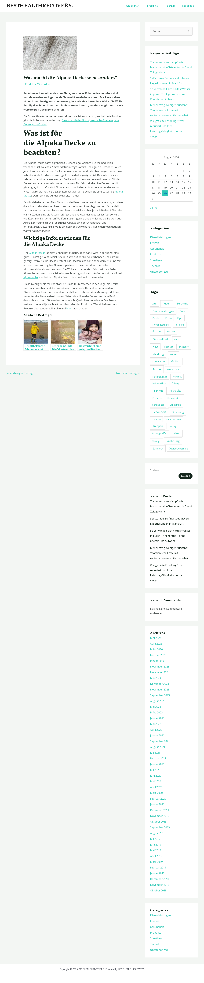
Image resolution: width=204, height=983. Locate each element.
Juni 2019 (155, 844)
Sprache (156, 419)
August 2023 (157, 701)
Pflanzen (158, 391)
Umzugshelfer (159, 433)
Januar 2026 (157, 661)
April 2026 (156, 643)
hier (68, 308)
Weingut (156, 441)
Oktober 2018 (158, 890)
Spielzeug (178, 412)
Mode (157, 369)
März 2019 (156, 862)
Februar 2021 (158, 758)
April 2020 (156, 787)
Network (177, 376)
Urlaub (176, 433)
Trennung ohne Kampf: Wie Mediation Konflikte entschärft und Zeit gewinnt (171, 67)
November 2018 (159, 885)
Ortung (175, 383)
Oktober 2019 (158, 821)
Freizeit (154, 243)
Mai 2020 (155, 781)
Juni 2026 (155, 638)
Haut (155, 346)
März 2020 (156, 793)
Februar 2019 (158, 867)
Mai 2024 (155, 678)
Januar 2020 (157, 804)
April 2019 (156, 856)
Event (183, 311)
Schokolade (158, 404)
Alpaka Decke (37, 253)
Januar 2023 (157, 718)
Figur (179, 318)
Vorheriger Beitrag (20, 373)
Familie (156, 318)
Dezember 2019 (159, 810)
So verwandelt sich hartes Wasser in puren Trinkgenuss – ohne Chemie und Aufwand (170, 94)
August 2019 (157, 833)
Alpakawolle (30, 277)
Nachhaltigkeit (159, 376)
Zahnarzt (158, 448)
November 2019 (159, 816)
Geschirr (171, 331)
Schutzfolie (175, 404)
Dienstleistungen (160, 237)
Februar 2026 (158, 655)
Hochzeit (168, 346)
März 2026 (156, 649)
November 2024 (159, 672)
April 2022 (156, 729)
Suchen (154, 470)
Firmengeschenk (160, 324)
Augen (166, 303)
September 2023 (160, 695)
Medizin (175, 361)
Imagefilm (184, 346)
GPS (176, 339)
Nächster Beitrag (128, 373)
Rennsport (172, 398)
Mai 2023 (155, 707)
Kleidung (158, 354)
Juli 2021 (155, 752)
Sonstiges (188, 5)
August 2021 (157, 747)
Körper (173, 354)
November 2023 (159, 689)
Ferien (168, 318)
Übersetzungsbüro (178, 448)
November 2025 (159, 666)
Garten (157, 331)
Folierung (179, 324)
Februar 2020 (158, 798)
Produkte (152, 5)
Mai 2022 (155, 724)
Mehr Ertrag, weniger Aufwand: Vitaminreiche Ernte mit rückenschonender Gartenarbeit (169, 110)
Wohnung (173, 441)
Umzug (172, 426)
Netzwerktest (159, 383)
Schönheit (159, 412)
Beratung (182, 303)
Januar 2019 (157, 873)
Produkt (175, 391)
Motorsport (173, 369)
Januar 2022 (157, 735)
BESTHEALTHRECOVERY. (39, 6)
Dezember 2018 (159, 879)
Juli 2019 (155, 839)
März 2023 (156, 712)
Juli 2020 (155, 770)
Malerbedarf (158, 361)
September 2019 (160, 827)
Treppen (158, 426)
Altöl (154, 303)
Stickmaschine (173, 419)
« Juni (153, 208)
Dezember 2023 (159, 684)
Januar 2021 (157, 764)
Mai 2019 (155, 850)
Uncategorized (159, 271)
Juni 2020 (155, 775)
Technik (170, 5)
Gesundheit (132, 5)
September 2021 (160, 741)
